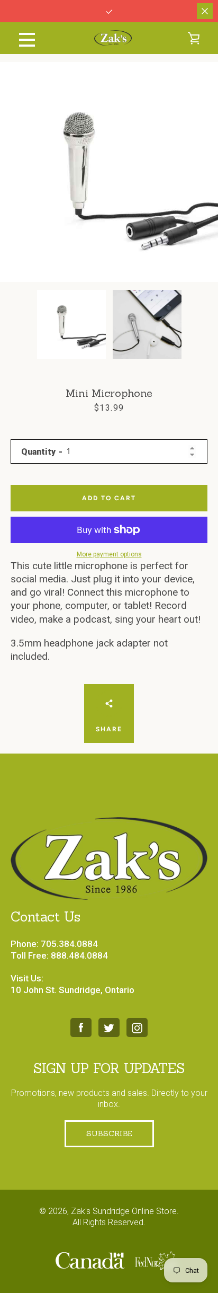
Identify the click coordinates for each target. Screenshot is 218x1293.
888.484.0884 (79, 955)
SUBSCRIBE (109, 1133)
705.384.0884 (69, 943)
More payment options (109, 554)
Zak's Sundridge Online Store (124, 1211)
